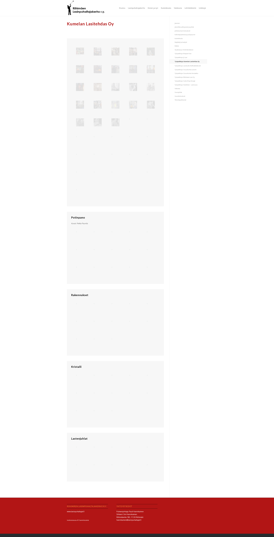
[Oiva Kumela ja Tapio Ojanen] (151, 175)
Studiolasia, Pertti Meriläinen (184, 50)
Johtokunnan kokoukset (182, 31)
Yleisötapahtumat (180, 100)
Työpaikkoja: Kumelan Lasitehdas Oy (187, 61)
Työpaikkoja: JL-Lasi (181, 57)
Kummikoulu (179, 38)
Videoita (177, 89)
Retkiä (177, 46)
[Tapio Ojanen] (115, 158)
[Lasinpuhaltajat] (86, 8)
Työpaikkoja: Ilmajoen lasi (183, 53)
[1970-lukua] (115, 87)
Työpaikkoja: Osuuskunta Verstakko (186, 73)
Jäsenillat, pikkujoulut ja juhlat (184, 27)
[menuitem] (122, 8)
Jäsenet (177, 23)
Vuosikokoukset (180, 96)
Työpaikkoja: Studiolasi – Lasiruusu (186, 85)
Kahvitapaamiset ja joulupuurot (185, 35)
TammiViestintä (84, 520)
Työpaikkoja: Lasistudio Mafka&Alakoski (188, 66)
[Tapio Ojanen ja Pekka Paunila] (97, 87)
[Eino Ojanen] (80, 193)
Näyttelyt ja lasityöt (181, 42)
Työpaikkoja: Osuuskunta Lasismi (185, 70)
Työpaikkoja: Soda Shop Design (185, 81)
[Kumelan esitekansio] (80, 51)
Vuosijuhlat (178, 92)
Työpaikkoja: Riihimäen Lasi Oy (185, 77)
